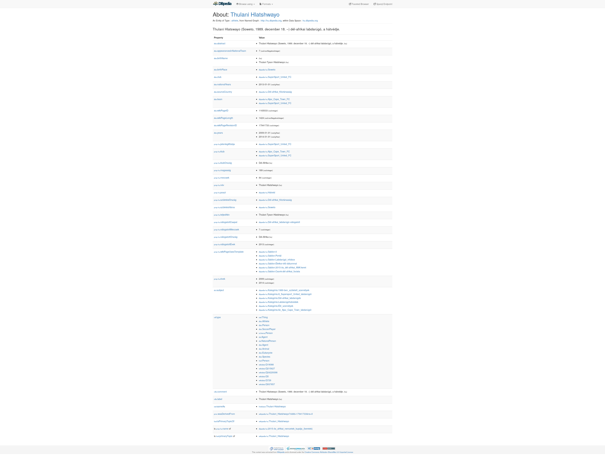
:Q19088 (266, 364)
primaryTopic (224, 436)
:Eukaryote (265, 352)
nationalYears (222, 84)
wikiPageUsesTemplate (229, 251)
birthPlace (220, 69)
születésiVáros (224, 207)
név (219, 185)
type (217, 317)
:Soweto (267, 69)
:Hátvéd (267, 192)
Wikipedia (281, 452)
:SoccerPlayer (267, 329)
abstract (219, 43)
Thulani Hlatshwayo (254, 14)
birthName (221, 58)
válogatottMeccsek (226, 229)
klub (219, 151)
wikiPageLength (223, 117)
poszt (220, 192)
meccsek (221, 177)
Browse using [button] (246, 4)
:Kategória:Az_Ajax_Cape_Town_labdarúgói (285, 309)
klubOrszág (223, 162)
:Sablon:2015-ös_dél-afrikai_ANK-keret (282, 267)
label (218, 399)
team (218, 99)
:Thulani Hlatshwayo (272, 406)
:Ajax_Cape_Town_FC (274, 99)
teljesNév (222, 214)
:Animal (264, 348)
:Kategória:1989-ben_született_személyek (284, 290)
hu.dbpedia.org (310, 20)
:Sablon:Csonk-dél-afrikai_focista (279, 271)
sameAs (219, 406)
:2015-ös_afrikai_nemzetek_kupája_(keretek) (286, 428)
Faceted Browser (360, 4)
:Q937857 (267, 384)
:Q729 (265, 380)
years (218, 132)
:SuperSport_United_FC (275, 76)
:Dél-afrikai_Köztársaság (275, 91)
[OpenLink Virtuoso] (276, 448)
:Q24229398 (268, 372)
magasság (222, 170)
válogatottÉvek (224, 244)
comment (220, 391)
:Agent (263, 336)
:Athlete (264, 321)
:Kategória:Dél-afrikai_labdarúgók (280, 298)
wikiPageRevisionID (225, 125)
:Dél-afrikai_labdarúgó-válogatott (279, 222)
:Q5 (264, 376)
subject (219, 290)
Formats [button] (266, 4)
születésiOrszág (225, 199)
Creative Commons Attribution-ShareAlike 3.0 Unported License (329, 452)
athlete (234, 20)
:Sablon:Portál (270, 255)
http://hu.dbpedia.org (271, 20)
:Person (264, 325)
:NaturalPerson (267, 340)
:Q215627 (267, 368)
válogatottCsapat (225, 222)
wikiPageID (221, 110)
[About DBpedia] (222, 4)
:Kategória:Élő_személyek (276, 305)
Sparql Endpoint (384, 4)
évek (219, 278)
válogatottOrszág (225, 236)
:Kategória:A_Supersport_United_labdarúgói (285, 294)
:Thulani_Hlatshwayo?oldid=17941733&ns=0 (286, 413)
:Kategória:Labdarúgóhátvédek (278, 301)
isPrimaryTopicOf (224, 421)
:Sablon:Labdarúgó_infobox (277, 259)
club (217, 76)
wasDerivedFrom (224, 413)
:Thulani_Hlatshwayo (274, 421)
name (222, 428)
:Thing (263, 317)
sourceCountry (223, 91)
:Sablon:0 (268, 251)
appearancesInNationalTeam (230, 50)
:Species (264, 356)
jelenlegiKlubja (224, 144)
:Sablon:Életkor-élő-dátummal (278, 263)
